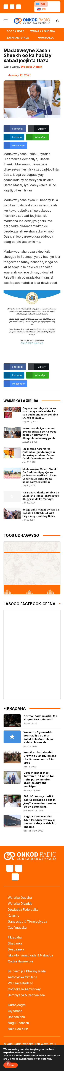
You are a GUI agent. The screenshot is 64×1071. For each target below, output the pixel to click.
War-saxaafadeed (20, 983)
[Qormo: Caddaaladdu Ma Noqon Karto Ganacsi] (12, 720)
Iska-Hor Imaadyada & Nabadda (30, 955)
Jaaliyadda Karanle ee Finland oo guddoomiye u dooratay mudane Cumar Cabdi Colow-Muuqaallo (38, 453)
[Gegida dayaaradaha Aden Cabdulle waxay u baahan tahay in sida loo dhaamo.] (12, 821)
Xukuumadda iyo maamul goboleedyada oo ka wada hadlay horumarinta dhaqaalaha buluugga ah (39, 433)
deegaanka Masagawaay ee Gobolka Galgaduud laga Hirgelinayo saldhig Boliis (40, 513)
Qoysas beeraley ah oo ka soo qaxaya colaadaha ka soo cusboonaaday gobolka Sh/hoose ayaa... (40, 413)
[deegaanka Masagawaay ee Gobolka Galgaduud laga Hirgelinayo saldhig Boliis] (12, 513)
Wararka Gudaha (20, 897)
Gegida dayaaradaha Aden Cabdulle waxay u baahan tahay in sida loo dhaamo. (39, 822)
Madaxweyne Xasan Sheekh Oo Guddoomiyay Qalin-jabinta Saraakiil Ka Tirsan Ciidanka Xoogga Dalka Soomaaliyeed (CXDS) (40, 475)
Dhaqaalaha (16, 1017)
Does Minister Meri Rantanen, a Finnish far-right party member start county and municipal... (39, 779)
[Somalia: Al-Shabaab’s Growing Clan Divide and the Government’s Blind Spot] (12, 757)
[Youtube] (18, 6)
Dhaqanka (15, 943)
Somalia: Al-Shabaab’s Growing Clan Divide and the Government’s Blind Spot (39, 757)
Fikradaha (15, 937)
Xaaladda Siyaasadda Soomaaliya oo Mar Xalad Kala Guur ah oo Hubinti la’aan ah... (38, 737)
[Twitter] (12, 6)
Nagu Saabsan (18, 1023)
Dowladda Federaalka (23, 909)
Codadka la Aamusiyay (24, 989)
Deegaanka (16, 949)
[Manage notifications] (8, 1063)
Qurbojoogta (17, 1005)
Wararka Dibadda (20, 903)
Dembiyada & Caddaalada (26, 995)
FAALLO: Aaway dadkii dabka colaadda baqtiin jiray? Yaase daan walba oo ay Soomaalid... (39, 801)
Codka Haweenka (20, 961)
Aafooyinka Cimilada (22, 977)
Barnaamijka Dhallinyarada (27, 971)
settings (46, 1058)
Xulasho (13, 915)
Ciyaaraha (15, 1011)
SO (43, 4)
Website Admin (31, 66)
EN (44, 9)
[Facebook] (6, 6)
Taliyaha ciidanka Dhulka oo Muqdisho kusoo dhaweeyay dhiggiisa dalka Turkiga (40, 495)
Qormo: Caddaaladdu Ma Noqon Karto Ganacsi (40, 717)
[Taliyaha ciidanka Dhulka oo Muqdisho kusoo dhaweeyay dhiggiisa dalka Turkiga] (12, 496)
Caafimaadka (17, 927)
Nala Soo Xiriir (18, 1029)
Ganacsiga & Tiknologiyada (27, 921)
